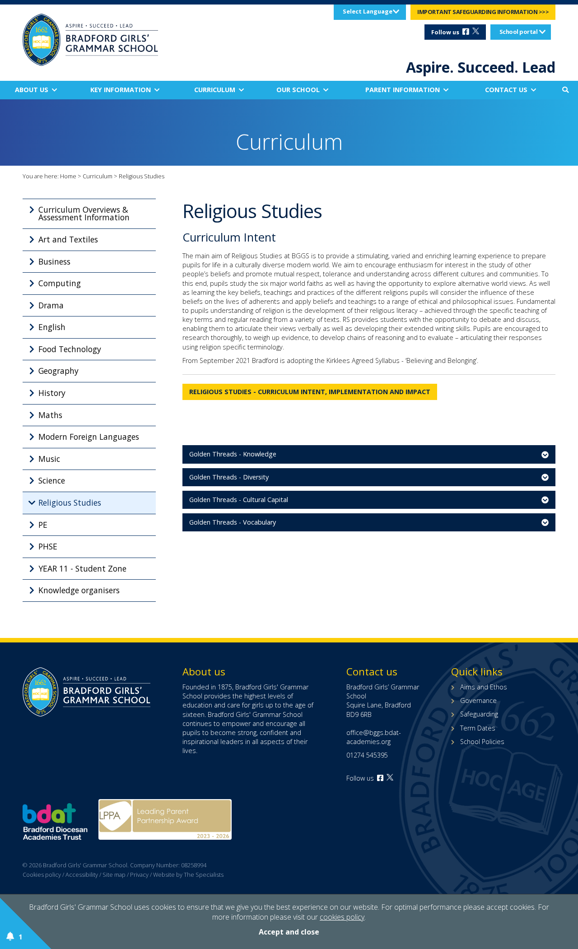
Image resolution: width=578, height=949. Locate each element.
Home (68, 176)
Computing (59, 283)
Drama (51, 305)
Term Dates (477, 728)
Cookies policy (42, 874)
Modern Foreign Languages (88, 436)
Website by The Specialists (188, 874)
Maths (50, 414)
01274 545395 (367, 755)
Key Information (120, 89)
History (51, 392)
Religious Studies (69, 502)
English (51, 326)
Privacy (139, 874)
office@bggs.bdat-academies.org (373, 737)
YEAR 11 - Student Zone (82, 568)
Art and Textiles (68, 239)
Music (49, 458)
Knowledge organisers (79, 590)
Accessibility (81, 874)
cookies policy (342, 917)
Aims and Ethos (483, 687)
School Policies (482, 741)
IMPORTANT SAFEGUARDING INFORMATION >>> (483, 12)
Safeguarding (479, 714)
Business (54, 261)
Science (51, 480)
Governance (478, 700)
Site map (114, 874)
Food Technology (69, 349)
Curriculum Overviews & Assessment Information (84, 213)
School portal (518, 32)
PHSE (47, 546)
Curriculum (214, 89)
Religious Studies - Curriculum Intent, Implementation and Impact (309, 391)
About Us (31, 89)
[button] (565, 90)
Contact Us (506, 89)
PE (42, 524)
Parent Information (402, 89)
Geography (58, 370)
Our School (298, 89)
